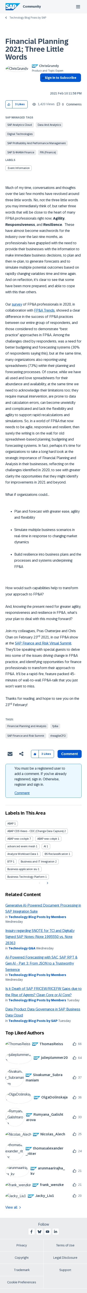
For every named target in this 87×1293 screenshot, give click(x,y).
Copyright (22, 1257)
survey (17, 304)
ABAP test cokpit (47, 838)
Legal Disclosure (65, 1257)
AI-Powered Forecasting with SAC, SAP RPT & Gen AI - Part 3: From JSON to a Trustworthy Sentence (41, 963)
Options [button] (42, 85)
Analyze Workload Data (21, 854)
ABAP (10, 823)
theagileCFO (58, 735)
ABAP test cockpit (18, 838)
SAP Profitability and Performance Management (36, 143)
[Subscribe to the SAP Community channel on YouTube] (47, 1231)
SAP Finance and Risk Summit (25, 735)
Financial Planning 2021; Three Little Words (36, 49)
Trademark (22, 1270)
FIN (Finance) (48, 152)
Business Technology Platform (26, 876)
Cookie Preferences (21, 1282)
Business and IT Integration (37, 861)
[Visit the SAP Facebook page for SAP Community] (31, 1231)
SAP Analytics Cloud (19, 124)
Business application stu (22, 869)
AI (45, 846)
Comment (22, 793)
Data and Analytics (49, 124)
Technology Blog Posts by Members (37, 917)
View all (11, 1207)
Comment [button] (69, 754)
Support (65, 1270)
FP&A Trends (44, 310)
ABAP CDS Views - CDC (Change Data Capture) (35, 831)
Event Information (19, 168)
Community (32, 6)
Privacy (22, 1245)
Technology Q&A (21, 948)
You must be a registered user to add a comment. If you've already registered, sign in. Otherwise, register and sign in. (40, 776)
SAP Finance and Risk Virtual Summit (43, 643)
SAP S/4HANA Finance (20, 152)
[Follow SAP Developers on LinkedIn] (55, 1231)
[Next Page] (47, 883)
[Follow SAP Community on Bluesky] (39, 1231)
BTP (9, 861)
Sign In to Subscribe (60, 77)
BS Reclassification (56, 854)
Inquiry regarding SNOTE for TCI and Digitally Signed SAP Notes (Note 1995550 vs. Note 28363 (40, 937)
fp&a (55, 726)
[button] (9, 104)
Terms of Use (65, 1245)
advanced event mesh (21, 846)
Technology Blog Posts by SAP (27, 17)
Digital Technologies (20, 134)
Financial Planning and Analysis (26, 726)
